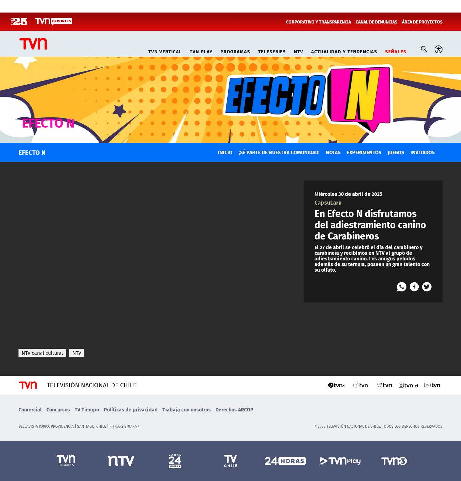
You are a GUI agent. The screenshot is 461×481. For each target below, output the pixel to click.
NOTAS (333, 152)
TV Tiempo (87, 409)
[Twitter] (427, 286)
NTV (298, 51)
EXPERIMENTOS (364, 152)
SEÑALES (395, 51)
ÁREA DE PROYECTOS (422, 21)
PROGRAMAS (235, 51)
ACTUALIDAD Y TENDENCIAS (344, 51)
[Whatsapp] (401, 286)
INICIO (225, 152)
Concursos (58, 409)
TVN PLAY (201, 51)
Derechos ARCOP (234, 409)
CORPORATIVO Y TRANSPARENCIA (318, 21)
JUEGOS (396, 152)
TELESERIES (272, 51)
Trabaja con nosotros (186, 409)
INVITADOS (423, 152)
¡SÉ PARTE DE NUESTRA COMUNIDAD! (279, 152)
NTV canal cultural (42, 353)
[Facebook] (414, 286)
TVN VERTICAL (165, 51)
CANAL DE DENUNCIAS (376, 21)
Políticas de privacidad (131, 409)
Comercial (30, 409)
